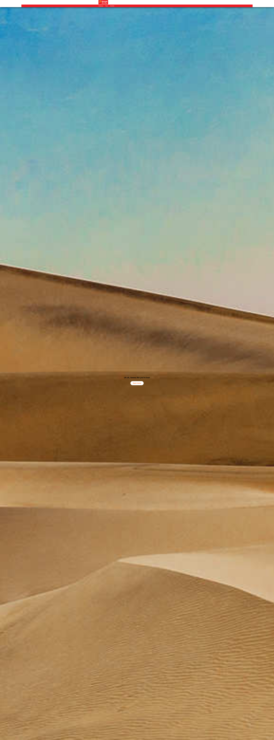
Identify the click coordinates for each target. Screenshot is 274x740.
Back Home (137, 383)
